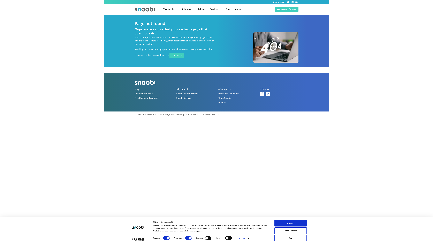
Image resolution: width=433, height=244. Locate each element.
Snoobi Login (279, 2)
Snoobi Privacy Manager (187, 93)
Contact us (177, 55)
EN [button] (292, 2)
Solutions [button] (186, 9)
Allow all (290, 223)
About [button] (238, 9)
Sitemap (222, 102)
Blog (228, 9)
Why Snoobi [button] (169, 9)
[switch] (188, 238)
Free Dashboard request (146, 98)
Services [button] (214, 9)
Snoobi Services (183, 98)
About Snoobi (224, 98)
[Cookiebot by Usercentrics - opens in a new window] (138, 239)
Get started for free (286, 9)
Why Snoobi (182, 89)
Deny (291, 238)
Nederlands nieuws (144, 93)
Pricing (201, 9)
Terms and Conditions (228, 93)
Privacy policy (224, 89)
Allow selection (291, 231)
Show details (241, 238)
